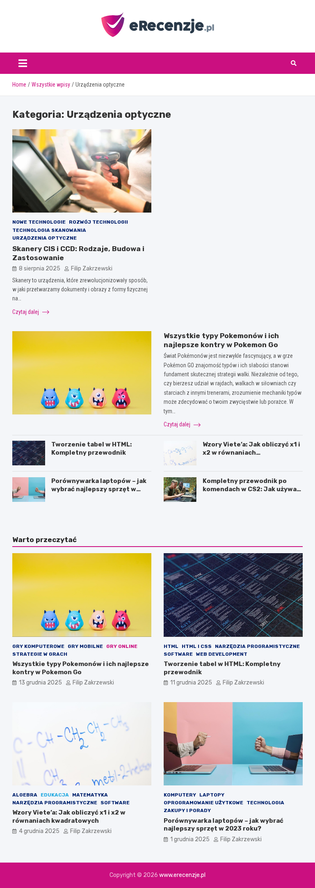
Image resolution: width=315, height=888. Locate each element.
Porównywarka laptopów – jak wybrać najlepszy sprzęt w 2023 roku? (98, 489)
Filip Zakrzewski (91, 268)
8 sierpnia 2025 (39, 268)
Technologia (265, 803)
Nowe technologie (39, 222)
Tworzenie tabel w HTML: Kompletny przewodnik (91, 448)
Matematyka (90, 795)
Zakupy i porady (187, 810)
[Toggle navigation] (22, 63)
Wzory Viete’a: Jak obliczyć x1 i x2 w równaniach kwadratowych (251, 452)
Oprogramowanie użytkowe (203, 803)
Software (178, 654)
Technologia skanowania (49, 230)
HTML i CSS (197, 646)
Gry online (121, 646)
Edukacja (55, 795)
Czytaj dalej (26, 312)
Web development (221, 654)
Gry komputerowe (38, 646)
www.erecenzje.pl (182, 875)
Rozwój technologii (98, 222)
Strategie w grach (39, 654)
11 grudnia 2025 (191, 682)
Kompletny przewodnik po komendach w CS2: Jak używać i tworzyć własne (251, 489)
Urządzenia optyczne (44, 238)
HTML (171, 646)
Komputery (180, 795)
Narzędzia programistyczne (257, 646)
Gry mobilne (85, 646)
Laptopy (211, 795)
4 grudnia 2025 (39, 831)
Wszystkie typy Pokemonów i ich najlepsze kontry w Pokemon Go (80, 668)
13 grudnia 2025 (40, 682)
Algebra (24, 795)
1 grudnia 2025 (190, 839)
